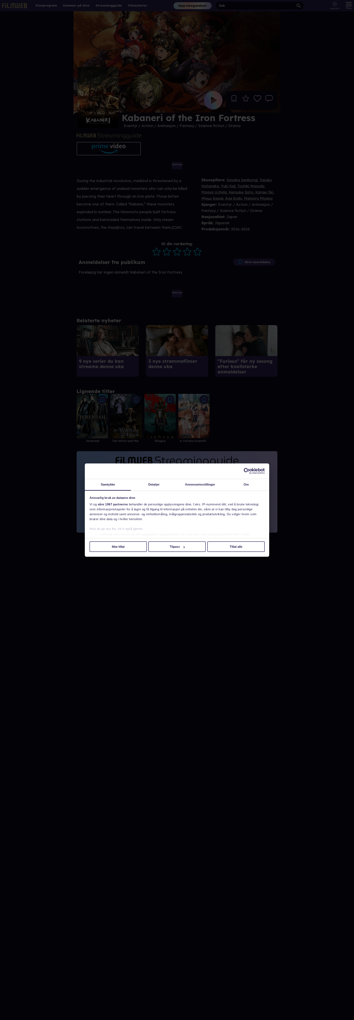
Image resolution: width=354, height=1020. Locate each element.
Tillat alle (236, 546)
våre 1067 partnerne (113, 504)
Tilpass (175, 546)
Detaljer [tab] (154, 484)
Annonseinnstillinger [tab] (200, 484)
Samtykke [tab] (108, 484)
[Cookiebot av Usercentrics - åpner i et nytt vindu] (247, 471)
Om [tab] (246, 484)
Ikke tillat (118, 546)
